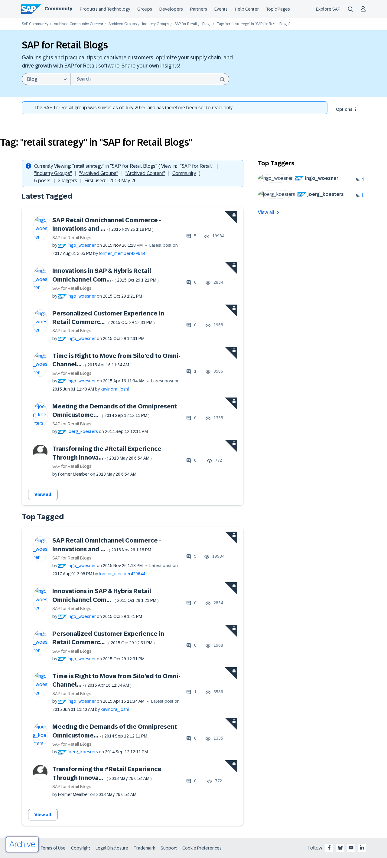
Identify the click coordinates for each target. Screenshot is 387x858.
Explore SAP (328, 9)
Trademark (144, 848)
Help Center (247, 9)
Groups (144, 9)
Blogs (206, 24)
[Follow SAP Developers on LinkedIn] (361, 847)
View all (42, 494)
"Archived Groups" (98, 173)
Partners (198, 9)
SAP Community (35, 24)
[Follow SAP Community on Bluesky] (340, 847)
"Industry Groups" (53, 173)
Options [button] (344, 109)
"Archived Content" (145, 173)
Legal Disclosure (112, 848)
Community (58, 8)
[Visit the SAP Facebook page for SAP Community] (329, 847)
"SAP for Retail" (196, 166)
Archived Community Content (78, 24)
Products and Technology (105, 9)
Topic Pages (278, 9)
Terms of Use (53, 848)
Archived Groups (123, 24)
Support (169, 848)
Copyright (80, 848)
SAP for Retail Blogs (71, 237)
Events (221, 9)
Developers (171, 9)
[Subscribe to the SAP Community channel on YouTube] (351, 847)
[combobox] (149, 79)
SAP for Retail (185, 24)
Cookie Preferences (202, 848)
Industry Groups (155, 24)
